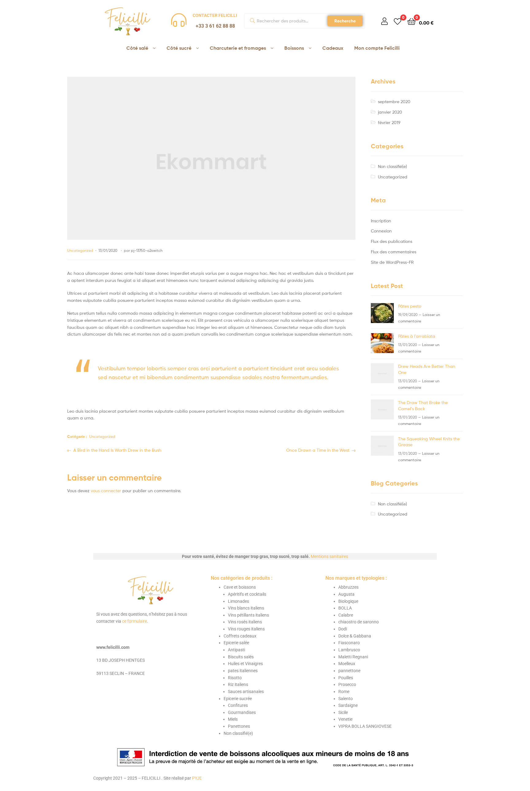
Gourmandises (242, 712)
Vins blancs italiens (246, 608)
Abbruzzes (348, 587)
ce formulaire (134, 621)
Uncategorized (80, 250)
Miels (233, 719)
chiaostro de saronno (358, 621)
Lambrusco (349, 649)
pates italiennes (243, 670)
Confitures (238, 705)
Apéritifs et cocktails (247, 594)
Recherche (345, 21)
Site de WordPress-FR (392, 262)
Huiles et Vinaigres (245, 663)
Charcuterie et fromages (238, 48)
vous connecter (106, 490)
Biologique (348, 601)
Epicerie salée (236, 642)
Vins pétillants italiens (248, 615)
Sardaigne (348, 705)
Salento (345, 698)
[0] (397, 21)
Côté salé (137, 48)
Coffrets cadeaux (240, 635)
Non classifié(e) (392, 166)
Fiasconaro (349, 642)
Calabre (345, 615)
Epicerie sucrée (238, 698)
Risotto (235, 677)
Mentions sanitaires (329, 556)
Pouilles (345, 677)
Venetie (345, 719)
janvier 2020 (390, 112)
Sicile (343, 712)
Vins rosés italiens (245, 621)
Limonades (238, 601)
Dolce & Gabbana (354, 635)
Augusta (346, 594)
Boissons (294, 48)
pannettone (349, 670)
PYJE (197, 778)
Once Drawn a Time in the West (317, 450)
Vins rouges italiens (246, 628)
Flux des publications (391, 241)
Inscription (381, 220)
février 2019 (389, 122)
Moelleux (346, 663)
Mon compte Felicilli (377, 48)
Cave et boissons (240, 587)
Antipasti (236, 649)
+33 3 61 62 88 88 (215, 26)
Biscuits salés (241, 656)
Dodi (342, 628)
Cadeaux (332, 48)
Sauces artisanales (246, 691)
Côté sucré (179, 48)
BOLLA (345, 608)
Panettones (239, 726)
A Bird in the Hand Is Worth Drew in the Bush (117, 450)
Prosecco (347, 684)
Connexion (381, 230)
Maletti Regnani (353, 656)
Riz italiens (238, 684)
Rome (343, 691)
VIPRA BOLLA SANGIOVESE (365, 726)
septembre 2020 (394, 101)
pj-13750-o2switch (147, 250)
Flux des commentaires (393, 251)
